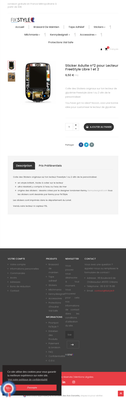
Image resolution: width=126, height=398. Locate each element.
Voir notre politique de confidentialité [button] (27, 379)
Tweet (86, 144)
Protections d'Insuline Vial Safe (55, 306)
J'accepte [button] (32, 387)
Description (24, 165)
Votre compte (18, 264)
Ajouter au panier (100, 126)
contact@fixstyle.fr (104, 290)
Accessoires (55, 298)
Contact (14, 290)
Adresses (15, 282)
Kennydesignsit (57, 294)
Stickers (53, 285)
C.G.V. (52, 360)
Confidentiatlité (57, 356)
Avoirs (13, 277)
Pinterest (91, 144)
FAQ (51, 351)
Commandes (17, 273)
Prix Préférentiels (50, 165)
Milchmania (55, 289)
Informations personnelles (24, 268)
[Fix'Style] (23, 20)
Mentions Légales (83, 376)
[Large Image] (69, 354)
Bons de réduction (20, 286)
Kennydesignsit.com (98, 190)
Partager (81, 144)
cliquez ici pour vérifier (91, 395)
